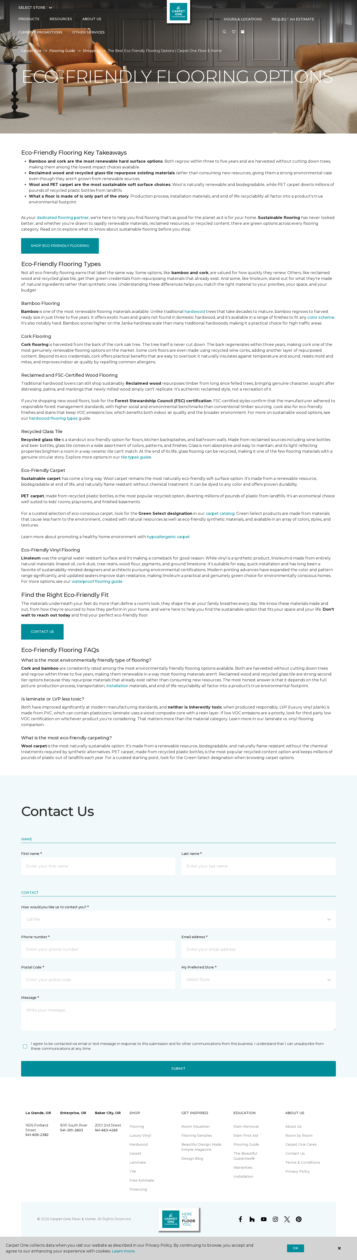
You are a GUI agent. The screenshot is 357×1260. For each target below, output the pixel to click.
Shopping (91, 51)
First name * (31, 853)
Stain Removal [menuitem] (246, 1126)
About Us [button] (91, 19)
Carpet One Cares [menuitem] (301, 1144)
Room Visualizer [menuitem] (195, 1126)
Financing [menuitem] (138, 1189)
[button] (224, 32)
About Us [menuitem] (293, 1126)
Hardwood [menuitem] (138, 1144)
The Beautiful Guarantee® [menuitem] (245, 1156)
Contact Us (42, 631)
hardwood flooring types (53, 418)
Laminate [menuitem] (137, 1162)
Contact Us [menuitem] (295, 1153)
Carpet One (31, 51)
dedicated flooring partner (63, 217)
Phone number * (35, 937)
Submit (178, 1068)
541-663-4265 (106, 1130)
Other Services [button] (88, 32)
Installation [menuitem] (243, 1176)
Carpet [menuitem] (135, 1153)
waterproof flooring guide (97, 581)
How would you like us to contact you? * (55, 907)
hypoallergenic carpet (168, 536)
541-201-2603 (71, 1130)
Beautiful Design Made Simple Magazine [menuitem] (201, 1147)
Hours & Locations (243, 19)
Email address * (194, 937)
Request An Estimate (293, 19)
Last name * (191, 853)
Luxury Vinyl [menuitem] (140, 1135)
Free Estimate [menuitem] (141, 1180)
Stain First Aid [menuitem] (245, 1135)
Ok (295, 1248)
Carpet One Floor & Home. (73, 1219)
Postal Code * (32, 967)
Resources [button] (61, 19)
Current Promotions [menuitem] (40, 32)
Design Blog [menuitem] (192, 1158)
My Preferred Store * (198, 967)
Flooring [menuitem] (136, 1126)
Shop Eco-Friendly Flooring (60, 245)
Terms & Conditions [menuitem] (302, 1162)
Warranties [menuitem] (243, 1167)
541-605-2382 (37, 1135)
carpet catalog (220, 513)
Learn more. (123, 1251)
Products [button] (28, 19)
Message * (30, 997)
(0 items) (242, 31)
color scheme (320, 317)
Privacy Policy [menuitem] (297, 1171)
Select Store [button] (31, 7)
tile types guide (136, 457)
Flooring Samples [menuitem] (196, 1135)
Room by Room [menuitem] (299, 1135)
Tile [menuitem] (132, 1171)
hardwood (195, 311)
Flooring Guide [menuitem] (246, 1144)
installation (117, 686)
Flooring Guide (62, 51)
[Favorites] (233, 32)
